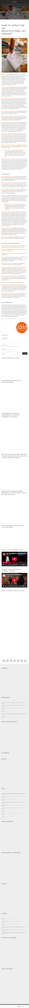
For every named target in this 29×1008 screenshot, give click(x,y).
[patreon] (25, 660)
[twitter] (21, 660)
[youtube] (11, 660)
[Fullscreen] (25, 565)
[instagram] (4, 660)
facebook (5, 753)
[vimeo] (14, 660)
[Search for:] (14, 353)
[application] (14, 559)
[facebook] (18, 660)
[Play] (3, 565)
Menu (15, 1)
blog (3, 36)
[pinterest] (7, 660)
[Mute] (23, 565)
